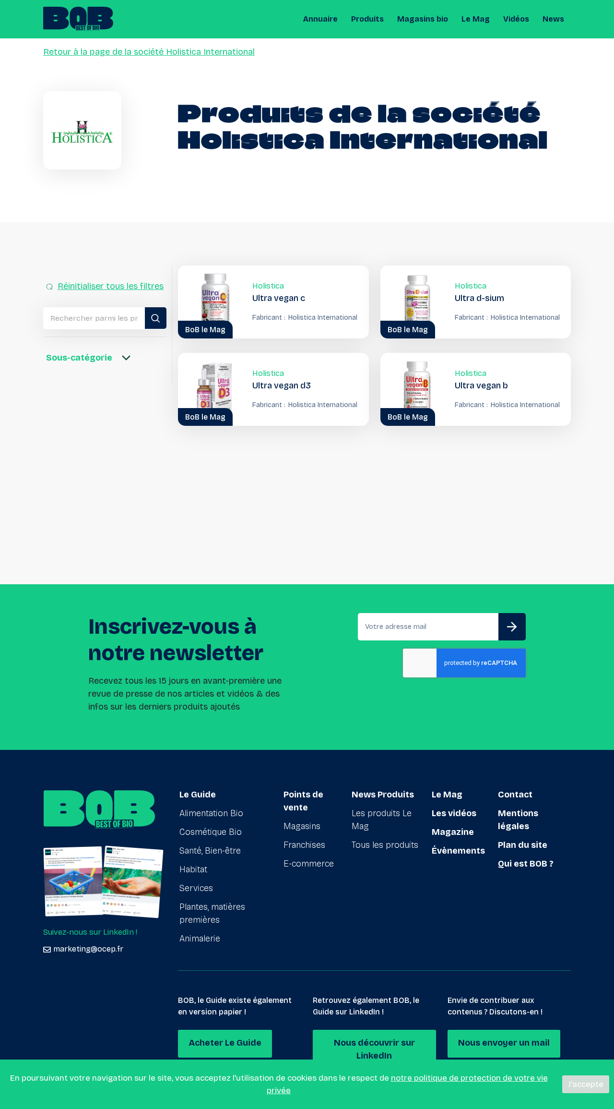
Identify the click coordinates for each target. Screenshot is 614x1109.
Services (196, 888)
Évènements (458, 850)
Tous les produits (385, 845)
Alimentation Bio (211, 813)
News (553, 19)
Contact (515, 794)
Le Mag (475, 19)
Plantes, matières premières (212, 913)
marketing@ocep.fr (88, 948)
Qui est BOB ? (526, 863)
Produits (367, 19)
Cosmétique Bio (210, 832)
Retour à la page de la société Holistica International (149, 52)
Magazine (453, 832)
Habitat (193, 869)
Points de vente (303, 801)
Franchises (304, 845)
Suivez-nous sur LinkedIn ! (90, 932)
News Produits (383, 794)
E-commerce (308, 863)
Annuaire (320, 19)
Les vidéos (454, 813)
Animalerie (199, 938)
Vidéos (516, 19)
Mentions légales (518, 820)
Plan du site (522, 845)
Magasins (301, 826)
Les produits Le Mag (382, 820)
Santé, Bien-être (210, 850)
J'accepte (585, 1084)
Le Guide (197, 794)
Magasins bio (422, 19)
